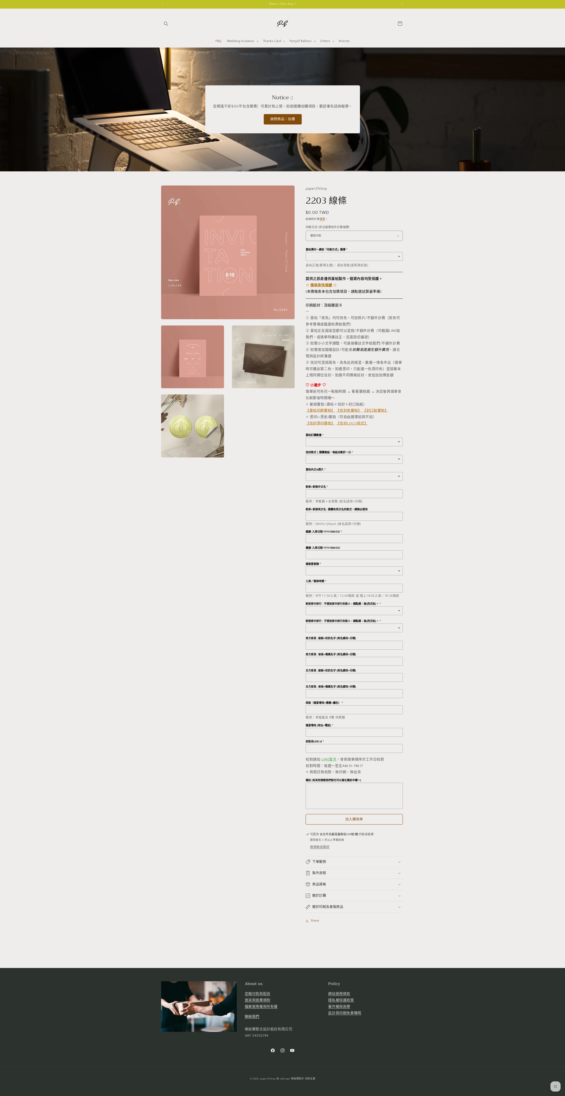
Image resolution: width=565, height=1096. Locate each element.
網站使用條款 (339, 994)
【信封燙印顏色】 (320, 423)
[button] (166, 24)
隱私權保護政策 (341, 1000)
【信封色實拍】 (349, 411)
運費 (322, 219)
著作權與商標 (339, 1007)
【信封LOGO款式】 (352, 423)
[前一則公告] (163, 4)
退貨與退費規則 (257, 1000)
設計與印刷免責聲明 (344, 1013)
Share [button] (315, 920)
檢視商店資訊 (320, 847)
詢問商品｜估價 (282, 119)
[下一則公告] (402, 4)
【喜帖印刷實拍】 (320, 411)
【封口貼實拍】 (375, 411)
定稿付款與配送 (257, 994)
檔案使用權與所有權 (261, 1007)
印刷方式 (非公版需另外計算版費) (328, 227)
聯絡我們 (252, 1017)
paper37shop (267, 1078)
